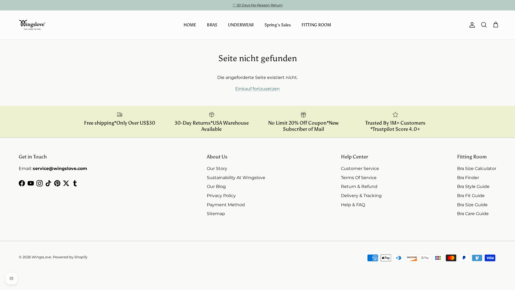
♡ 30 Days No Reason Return (258, 5)
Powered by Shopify (70, 257)
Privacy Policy (221, 195)
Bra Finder (468, 177)
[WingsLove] (32, 25)
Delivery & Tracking (361, 195)
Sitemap (216, 213)
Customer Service (360, 168)
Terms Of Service (359, 177)
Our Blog (216, 186)
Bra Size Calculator (476, 168)
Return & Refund (359, 186)
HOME (189, 24)
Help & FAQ (353, 204)
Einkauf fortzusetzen (257, 88)
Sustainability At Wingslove (236, 177)
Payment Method (226, 204)
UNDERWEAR (241, 24)
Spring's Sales (277, 24)
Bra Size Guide (472, 204)
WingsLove (41, 257)
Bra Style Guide (473, 186)
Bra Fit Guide (471, 195)
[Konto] (471, 25)
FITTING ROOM (316, 24)
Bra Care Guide (473, 213)
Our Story (217, 168)
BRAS (212, 24)
